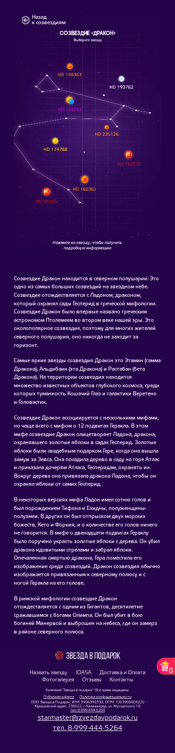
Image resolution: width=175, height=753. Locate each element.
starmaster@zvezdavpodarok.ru (88, 718)
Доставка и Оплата (122, 673)
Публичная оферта (59, 696)
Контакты (121, 680)
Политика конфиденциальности (105, 696)
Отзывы (91, 680)
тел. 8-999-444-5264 (87, 710)
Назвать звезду (48, 673)
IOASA (84, 673)
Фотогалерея (58, 680)
